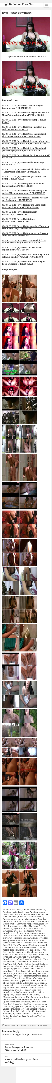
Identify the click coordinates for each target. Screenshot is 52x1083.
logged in (19, 1034)
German (32, 1025)
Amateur (23, 1025)
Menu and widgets (46, 7)
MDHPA (43, 1025)
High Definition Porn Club (18, 4)
